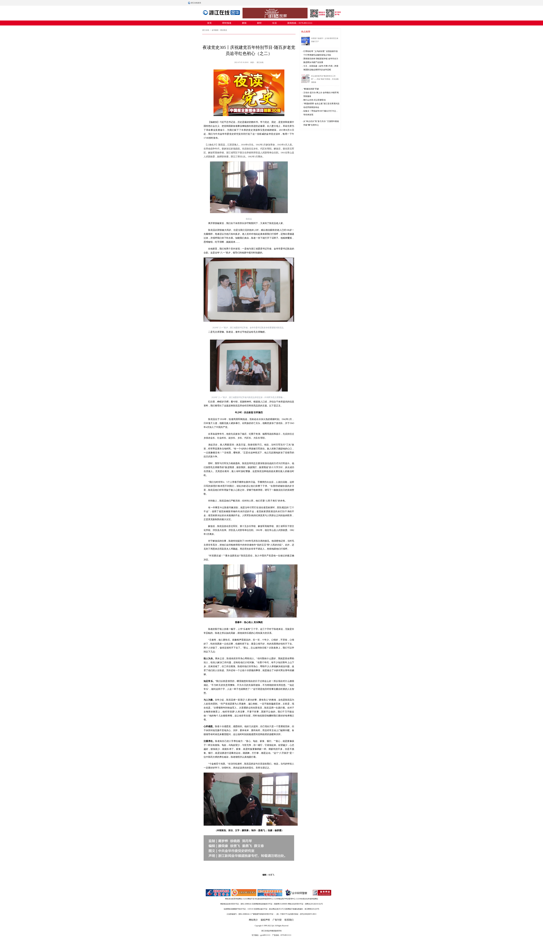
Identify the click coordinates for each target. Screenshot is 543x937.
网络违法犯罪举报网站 (233, 899)
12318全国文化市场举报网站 (307, 899)
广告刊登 (277, 920)
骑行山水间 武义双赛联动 (314, 100)
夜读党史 (223, 30)
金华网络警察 (295, 892)
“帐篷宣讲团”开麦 (311, 89)
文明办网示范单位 (244, 892)
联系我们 (289, 920)
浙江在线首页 (189, 3)
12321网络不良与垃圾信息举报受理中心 (258, 899)
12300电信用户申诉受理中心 (285, 899)
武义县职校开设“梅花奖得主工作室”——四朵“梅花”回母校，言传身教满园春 (325, 79)
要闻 (244, 23)
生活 (274, 23)
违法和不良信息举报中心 (218, 892)
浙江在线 (205, 30)
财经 (259, 23)
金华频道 (215, 30)
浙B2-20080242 (246, 904)
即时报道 (226, 23)
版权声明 (265, 920)
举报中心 (270, 892)
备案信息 (322, 892)
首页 (209, 23)
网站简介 (253, 920)
